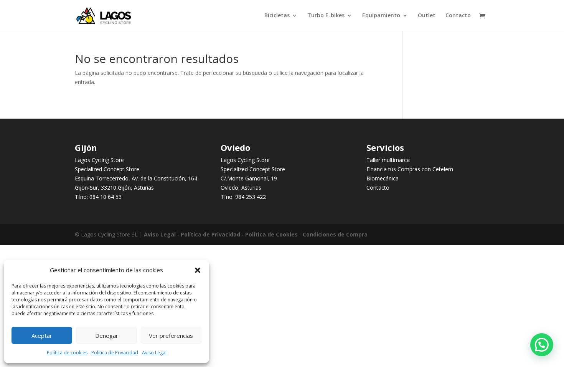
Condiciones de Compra (335, 234)
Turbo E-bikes (326, 16)
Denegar (106, 335)
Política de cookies (67, 352)
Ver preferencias (171, 335)
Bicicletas (277, 16)
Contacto (458, 16)
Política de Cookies (271, 234)
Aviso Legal (154, 352)
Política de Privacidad (114, 352)
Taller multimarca (388, 160)
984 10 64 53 (105, 196)
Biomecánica (382, 178)
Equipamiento (381, 16)
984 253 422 (250, 196)
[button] (197, 270)
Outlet (426, 16)
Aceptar (41, 335)
